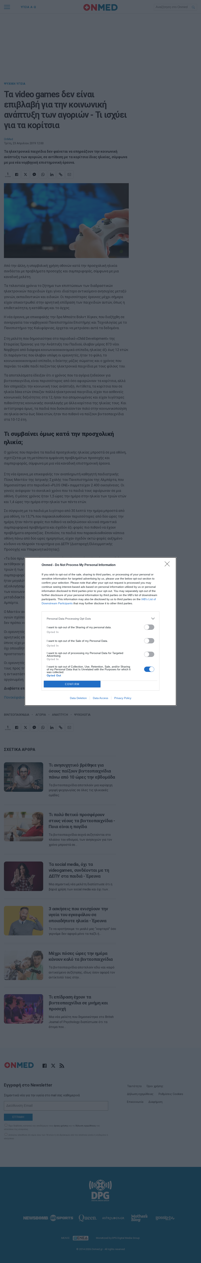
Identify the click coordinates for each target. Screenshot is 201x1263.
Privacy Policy (122, 698)
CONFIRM (72, 684)
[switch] (149, 627)
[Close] (168, 565)
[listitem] (100, 618)
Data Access (100, 698)
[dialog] (100, 631)
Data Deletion (78, 698)
